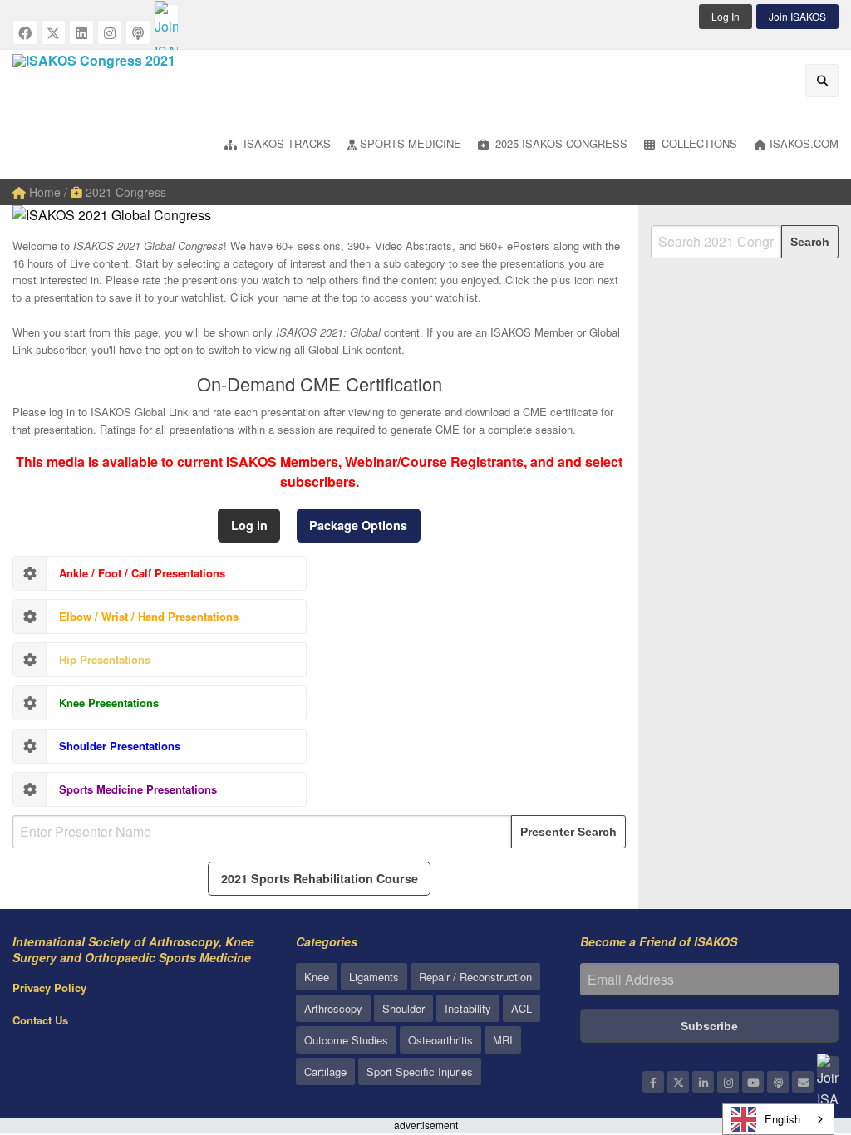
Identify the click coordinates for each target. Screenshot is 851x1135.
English (782, 1119)
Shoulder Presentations (119, 746)
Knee (316, 977)
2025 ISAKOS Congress (559, 143)
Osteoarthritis (440, 1040)
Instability (468, 1008)
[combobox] (778, 1119)
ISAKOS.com (804, 143)
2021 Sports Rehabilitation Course (319, 878)
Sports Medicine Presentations (138, 789)
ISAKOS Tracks (285, 143)
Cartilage (325, 1071)
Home (43, 192)
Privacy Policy (49, 987)
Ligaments (374, 977)
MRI (503, 1040)
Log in (249, 525)
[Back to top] (797, 1031)
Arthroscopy (333, 1008)
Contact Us (40, 1020)
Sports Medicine (410, 143)
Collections (697, 143)
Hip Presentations (104, 659)
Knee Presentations (109, 702)
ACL (521, 1008)
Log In (725, 16)
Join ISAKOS (797, 16)
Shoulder (403, 1008)
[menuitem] (277, 145)
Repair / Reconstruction (475, 977)
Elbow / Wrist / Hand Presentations (149, 616)
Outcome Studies (346, 1040)
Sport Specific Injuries (419, 1071)
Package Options (358, 525)
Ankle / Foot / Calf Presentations (142, 573)
